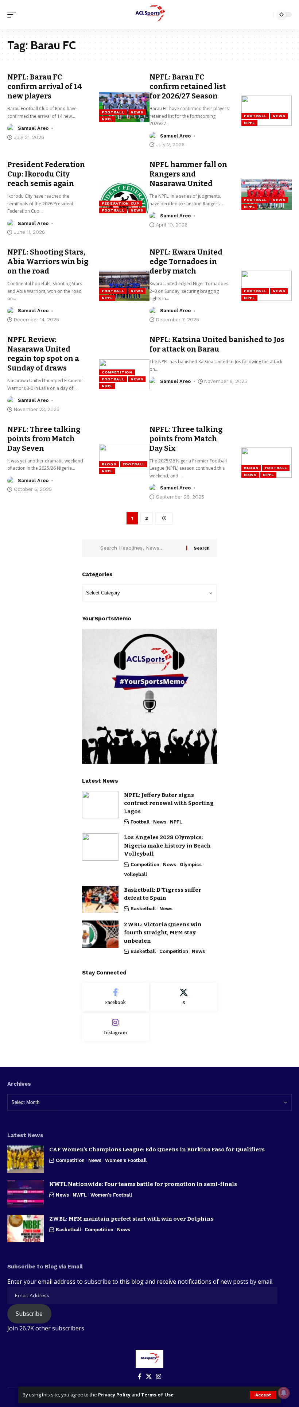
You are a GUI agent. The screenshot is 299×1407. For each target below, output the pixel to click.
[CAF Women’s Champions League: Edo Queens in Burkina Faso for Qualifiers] (25, 1159)
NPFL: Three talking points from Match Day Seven (43, 439)
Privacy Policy (114, 1394)
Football (113, 112)
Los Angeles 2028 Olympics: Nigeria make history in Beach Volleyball (167, 845)
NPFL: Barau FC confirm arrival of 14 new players (44, 86)
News (137, 112)
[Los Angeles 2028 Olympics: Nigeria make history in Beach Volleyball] (100, 847)
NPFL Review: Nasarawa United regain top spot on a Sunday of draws (43, 353)
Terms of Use (157, 1394)
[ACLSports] (149, 14)
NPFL (107, 119)
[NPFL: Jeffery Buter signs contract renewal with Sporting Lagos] (100, 804)
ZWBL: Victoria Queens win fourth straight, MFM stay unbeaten (163, 932)
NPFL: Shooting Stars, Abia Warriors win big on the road (47, 261)
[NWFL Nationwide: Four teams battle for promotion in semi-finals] (25, 1194)
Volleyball (135, 874)
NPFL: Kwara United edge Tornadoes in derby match (186, 261)
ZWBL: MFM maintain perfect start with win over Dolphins (131, 1219)
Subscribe (29, 1314)
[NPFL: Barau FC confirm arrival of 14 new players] (124, 107)
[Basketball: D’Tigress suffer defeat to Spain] (100, 899)
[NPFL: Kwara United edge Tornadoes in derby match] (266, 286)
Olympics (191, 864)
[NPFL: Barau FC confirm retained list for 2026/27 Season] (266, 111)
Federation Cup (120, 203)
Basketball (143, 908)
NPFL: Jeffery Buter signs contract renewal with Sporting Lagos (169, 803)
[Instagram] (115, 1027)
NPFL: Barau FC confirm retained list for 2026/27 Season (188, 86)
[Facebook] (115, 997)
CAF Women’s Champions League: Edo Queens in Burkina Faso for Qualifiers (157, 1149)
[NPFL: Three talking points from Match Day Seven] (124, 459)
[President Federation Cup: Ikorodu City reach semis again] (124, 198)
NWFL (80, 1195)
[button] (263, 1395)
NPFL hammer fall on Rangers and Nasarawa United (188, 174)
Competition (117, 372)
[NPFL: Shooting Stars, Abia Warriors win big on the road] (124, 286)
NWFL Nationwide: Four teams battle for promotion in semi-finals (143, 1184)
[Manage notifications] (284, 1393)
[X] (184, 997)
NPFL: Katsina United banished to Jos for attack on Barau (217, 344)
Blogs (109, 464)
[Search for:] (140, 548)
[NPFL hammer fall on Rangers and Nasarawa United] (266, 194)
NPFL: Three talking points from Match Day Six (186, 439)
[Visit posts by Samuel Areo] (11, 128)
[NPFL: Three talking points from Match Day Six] (266, 462)
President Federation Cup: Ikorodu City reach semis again (46, 174)
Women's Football (126, 1160)
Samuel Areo (33, 128)
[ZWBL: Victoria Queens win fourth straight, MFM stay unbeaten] (100, 934)
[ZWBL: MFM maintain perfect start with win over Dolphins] (25, 1228)
